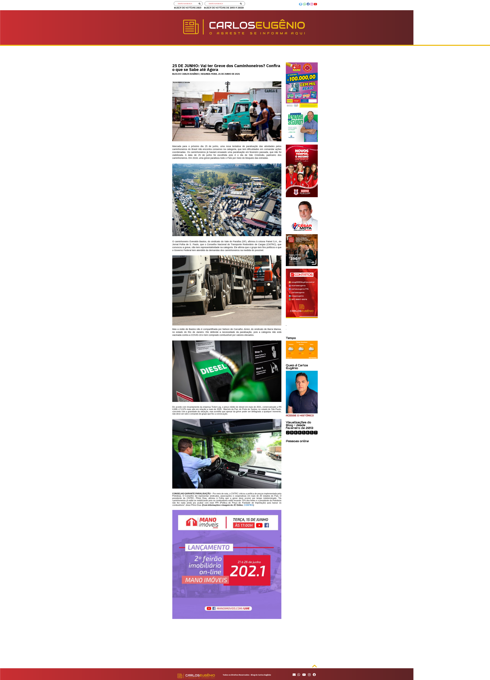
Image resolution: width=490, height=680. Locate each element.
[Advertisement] (226, 643)
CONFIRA (248, 505)
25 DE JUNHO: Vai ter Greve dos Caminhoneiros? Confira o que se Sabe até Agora (226, 67)
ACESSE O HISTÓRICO (300, 415)
